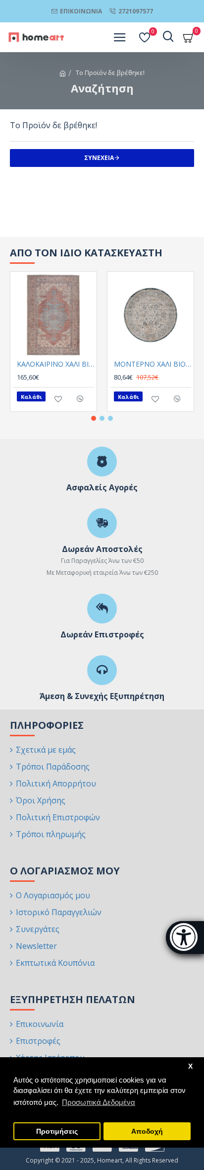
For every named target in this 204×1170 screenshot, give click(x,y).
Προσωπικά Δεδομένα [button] (98, 1102)
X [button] (190, 1066)
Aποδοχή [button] (147, 1131)
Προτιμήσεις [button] (57, 1131)
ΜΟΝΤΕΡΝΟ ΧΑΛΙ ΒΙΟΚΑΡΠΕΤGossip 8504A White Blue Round (152, 364)
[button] (93, 418)
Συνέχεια (99, 158)
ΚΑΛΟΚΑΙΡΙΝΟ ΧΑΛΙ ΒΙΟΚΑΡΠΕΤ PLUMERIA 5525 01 (55, 364)
